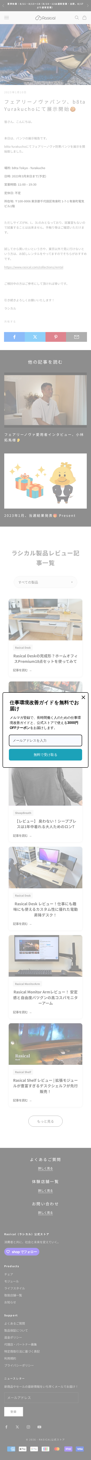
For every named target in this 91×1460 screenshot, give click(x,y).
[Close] (83, 697)
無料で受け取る (45, 754)
